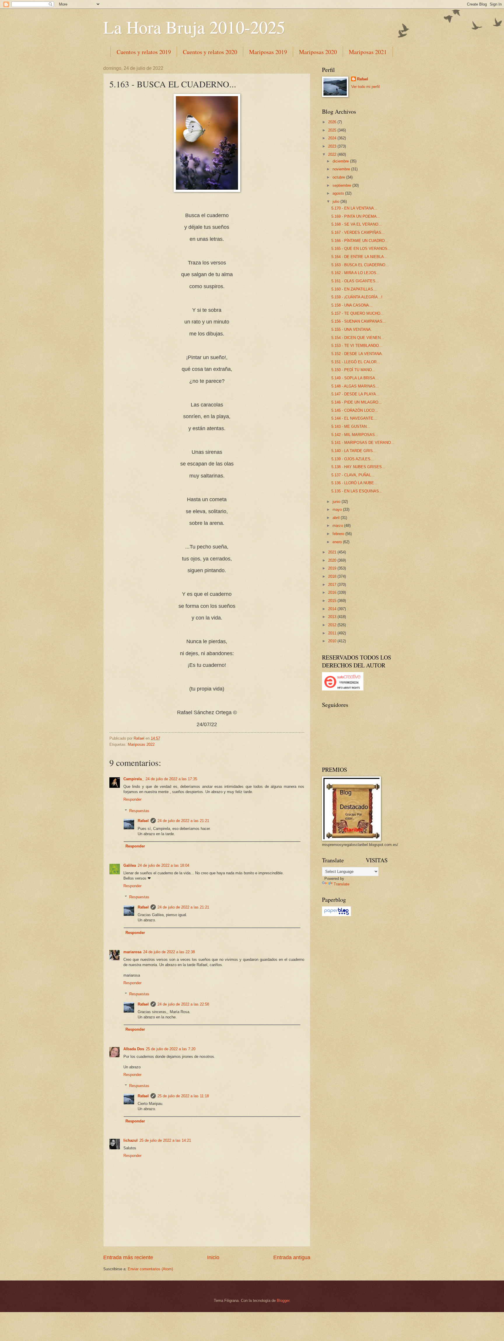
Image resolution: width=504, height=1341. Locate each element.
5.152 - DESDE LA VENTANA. (357, 354)
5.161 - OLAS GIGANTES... (355, 281)
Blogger (283, 1300)
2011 (332, 633)
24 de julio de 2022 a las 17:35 (171, 779)
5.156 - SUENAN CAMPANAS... (358, 321)
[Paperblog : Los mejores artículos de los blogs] (336, 915)
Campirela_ (133, 779)
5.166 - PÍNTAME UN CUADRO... (359, 240)
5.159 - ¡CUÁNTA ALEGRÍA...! (356, 297)
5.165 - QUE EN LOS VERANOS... (361, 248)
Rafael (143, 821)
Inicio (213, 1257)
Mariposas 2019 (268, 52)
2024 (332, 138)
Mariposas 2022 (141, 744)
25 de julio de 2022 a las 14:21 (165, 1140)
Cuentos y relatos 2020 (210, 52)
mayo (337, 509)
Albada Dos (133, 1049)
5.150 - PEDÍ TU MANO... (353, 370)
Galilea (129, 865)
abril (336, 517)
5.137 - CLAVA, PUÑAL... (352, 475)
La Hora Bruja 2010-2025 (194, 27)
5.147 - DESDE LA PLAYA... (355, 394)
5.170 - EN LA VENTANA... (354, 208)
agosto (338, 193)
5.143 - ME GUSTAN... (350, 426)
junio (337, 501)
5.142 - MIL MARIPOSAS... (354, 434)
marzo (338, 525)
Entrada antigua (291, 1257)
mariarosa (132, 952)
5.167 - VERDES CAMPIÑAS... (358, 232)
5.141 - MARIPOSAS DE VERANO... (362, 442)
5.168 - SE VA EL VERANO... (356, 224)
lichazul (130, 1140)
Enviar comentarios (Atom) (150, 1269)
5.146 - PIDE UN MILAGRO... (356, 402)
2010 (332, 641)
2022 (332, 154)
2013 (332, 617)
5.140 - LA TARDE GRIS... (353, 451)
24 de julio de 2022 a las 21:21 (183, 821)
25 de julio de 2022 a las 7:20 (170, 1049)
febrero (338, 534)
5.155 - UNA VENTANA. (351, 329)
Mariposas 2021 (368, 52)
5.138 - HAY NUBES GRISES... (358, 467)
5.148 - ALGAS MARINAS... (355, 386)
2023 (332, 146)
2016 (332, 592)
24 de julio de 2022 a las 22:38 (169, 952)
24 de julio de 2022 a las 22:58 (183, 1004)
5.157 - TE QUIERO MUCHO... (357, 313)
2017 (332, 584)
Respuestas (139, 810)
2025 (332, 130)
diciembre (341, 161)
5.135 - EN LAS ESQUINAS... (356, 491)
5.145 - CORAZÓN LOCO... (354, 410)
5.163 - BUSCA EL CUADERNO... (360, 265)
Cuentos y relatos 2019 (144, 52)
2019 (332, 568)
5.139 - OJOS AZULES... (352, 459)
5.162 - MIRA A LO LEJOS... (355, 273)
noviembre (341, 169)
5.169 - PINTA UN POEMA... (355, 216)
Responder (132, 799)
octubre (339, 177)
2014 (332, 609)
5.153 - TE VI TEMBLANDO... (356, 345)
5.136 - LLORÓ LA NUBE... (354, 483)
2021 (332, 552)
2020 (332, 560)
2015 (332, 600)
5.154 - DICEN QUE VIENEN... (357, 337)
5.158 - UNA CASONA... (351, 305)
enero (337, 542)
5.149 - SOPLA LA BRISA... (355, 378)
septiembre (342, 185)
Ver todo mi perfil (365, 86)
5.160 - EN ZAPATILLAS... (354, 289)
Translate (341, 884)
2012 (332, 625)
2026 (332, 122)
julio (336, 201)
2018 (332, 576)
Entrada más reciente (128, 1257)
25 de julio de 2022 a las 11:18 (183, 1096)
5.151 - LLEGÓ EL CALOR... (355, 362)
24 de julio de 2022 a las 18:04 (163, 865)
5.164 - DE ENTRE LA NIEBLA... (359, 257)
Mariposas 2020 (318, 52)
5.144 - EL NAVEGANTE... (354, 418)
